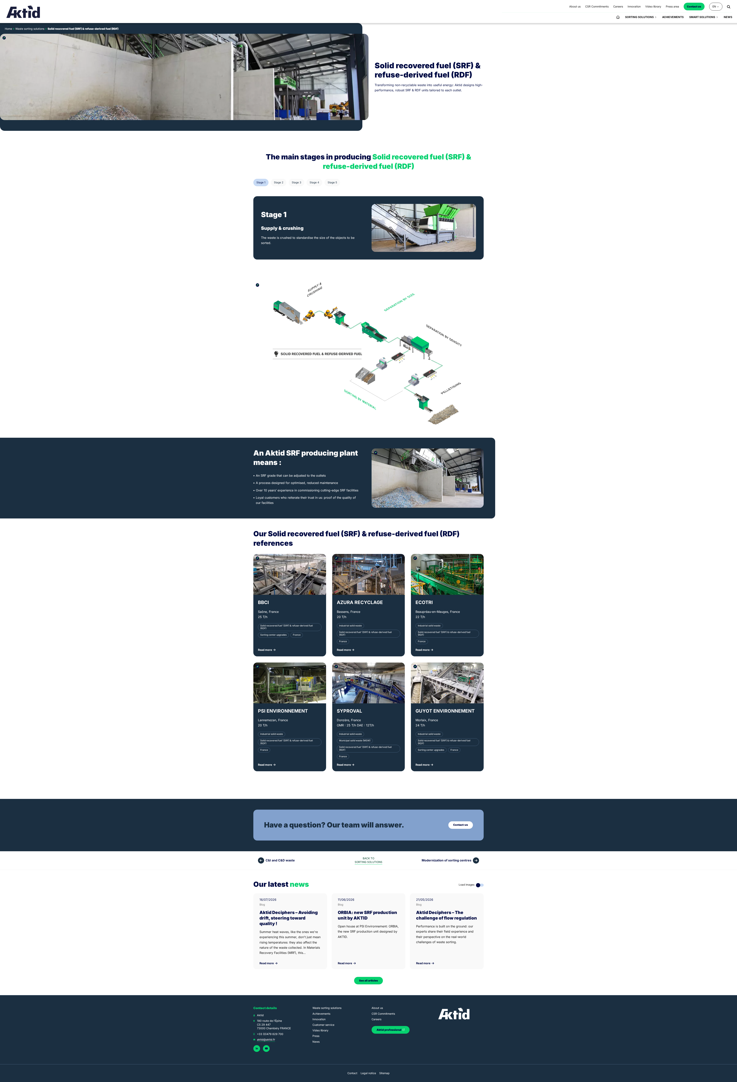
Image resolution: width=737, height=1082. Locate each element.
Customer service (323, 1024)
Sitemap (384, 1073)
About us (377, 1007)
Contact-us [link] (460, 824)
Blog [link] (262, 904)
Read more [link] (266, 963)
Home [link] (8, 28)
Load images (466, 884)
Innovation (319, 1019)
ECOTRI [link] (424, 602)
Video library (320, 1030)
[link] (23, 11)
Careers (376, 1019)
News (316, 1041)
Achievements (321, 1013)
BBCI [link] (263, 602)
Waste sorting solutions (326, 1007)
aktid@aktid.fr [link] (266, 1039)
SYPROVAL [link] (349, 711)
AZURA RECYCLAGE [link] (360, 602)
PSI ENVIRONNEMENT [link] (283, 711)
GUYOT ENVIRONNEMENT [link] (445, 711)
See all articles (368, 980)
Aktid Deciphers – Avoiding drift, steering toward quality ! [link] (288, 918)
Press (315, 1036)
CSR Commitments (383, 1013)
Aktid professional (389, 1029)
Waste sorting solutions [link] (29, 28)
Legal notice (368, 1073)
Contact (352, 1073)
